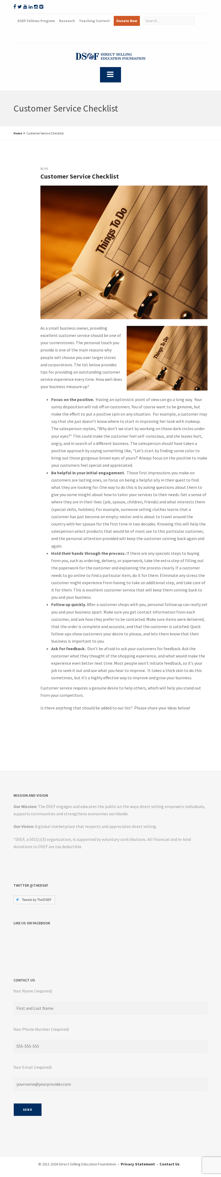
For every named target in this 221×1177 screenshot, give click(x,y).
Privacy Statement (138, 1164)
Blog (44, 168)
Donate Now (126, 21)
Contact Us (169, 1164)
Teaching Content (94, 21)
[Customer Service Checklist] (45, 191)
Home (17, 133)
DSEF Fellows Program (36, 21)
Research (67, 21)
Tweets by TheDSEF (36, 900)
